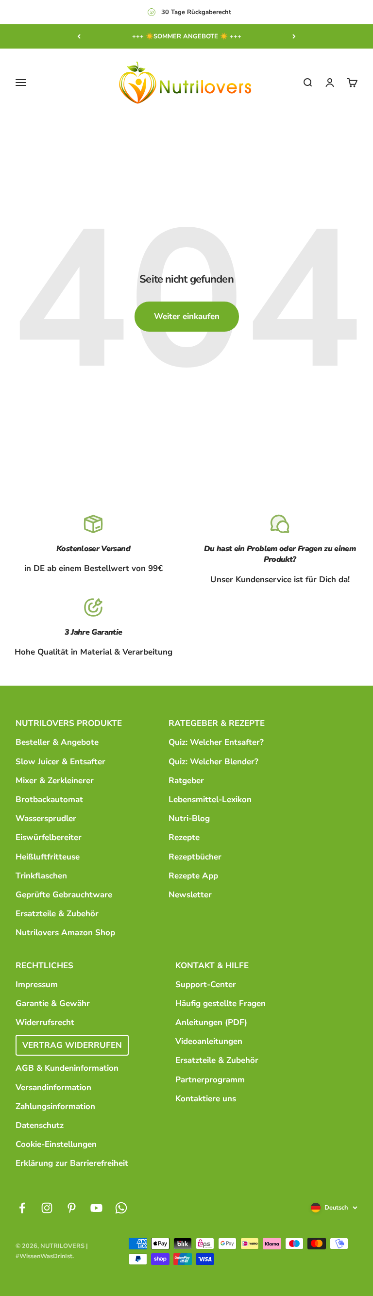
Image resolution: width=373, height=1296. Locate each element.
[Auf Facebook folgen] (22, 1207)
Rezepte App (193, 875)
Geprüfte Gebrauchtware (64, 894)
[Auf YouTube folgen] (96, 1207)
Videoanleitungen (208, 1041)
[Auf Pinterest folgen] (71, 1207)
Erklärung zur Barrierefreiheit (72, 1163)
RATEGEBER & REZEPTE (217, 723)
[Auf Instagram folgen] (46, 1207)
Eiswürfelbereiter (49, 837)
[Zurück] (79, 36)
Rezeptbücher (195, 856)
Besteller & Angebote (57, 742)
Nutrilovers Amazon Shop (65, 932)
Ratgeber (186, 780)
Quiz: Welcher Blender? (213, 761)
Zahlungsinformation (55, 1106)
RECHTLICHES (44, 965)
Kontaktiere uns (205, 1098)
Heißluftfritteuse (48, 856)
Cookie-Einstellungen (56, 1144)
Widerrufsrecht (45, 1022)
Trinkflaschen (41, 875)
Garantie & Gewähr (53, 1003)
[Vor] (294, 36)
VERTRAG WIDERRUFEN (72, 1045)
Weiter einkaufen (187, 316)
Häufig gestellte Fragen (220, 1003)
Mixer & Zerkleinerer (55, 780)
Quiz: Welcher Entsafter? (216, 742)
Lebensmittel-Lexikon (210, 799)
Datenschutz (40, 1125)
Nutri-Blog (189, 818)
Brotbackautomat (49, 799)
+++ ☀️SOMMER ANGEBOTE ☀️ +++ (186, 36)
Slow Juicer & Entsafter (60, 761)
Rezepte (184, 837)
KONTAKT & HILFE (212, 965)
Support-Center (205, 984)
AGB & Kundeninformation (67, 1068)
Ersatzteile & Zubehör (57, 913)
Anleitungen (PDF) (211, 1022)
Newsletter (190, 894)
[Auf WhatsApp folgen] (121, 1207)
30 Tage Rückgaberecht (196, 12)
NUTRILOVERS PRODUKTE (69, 723)
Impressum (37, 984)
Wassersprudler (46, 818)
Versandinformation (53, 1087)
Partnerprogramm (210, 1079)
